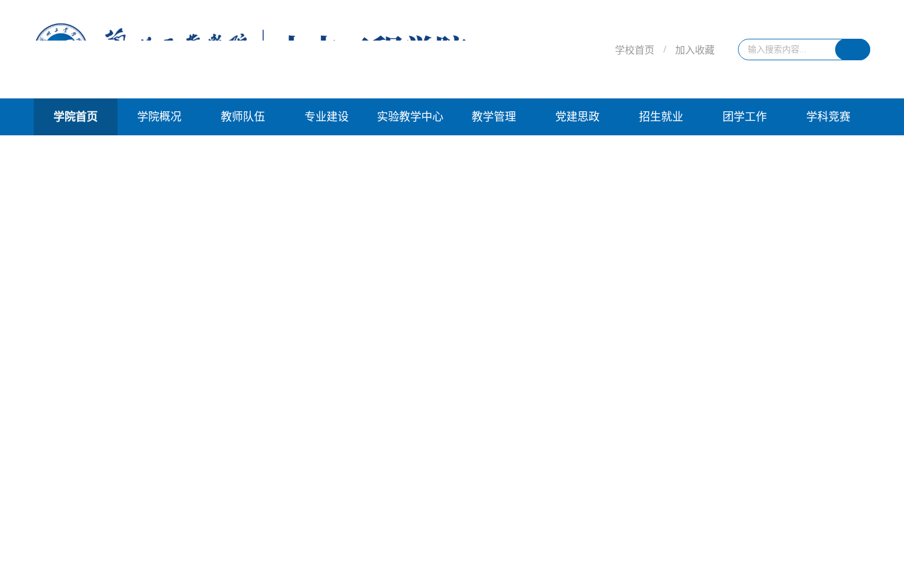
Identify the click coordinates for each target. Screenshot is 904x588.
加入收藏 (695, 50)
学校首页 (634, 50)
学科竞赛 (828, 117)
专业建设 (326, 117)
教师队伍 (243, 117)
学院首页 (76, 117)
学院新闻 (73, 266)
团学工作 (745, 117)
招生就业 (661, 117)
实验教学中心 (410, 117)
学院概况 (159, 117)
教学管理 (494, 117)
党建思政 (577, 117)
